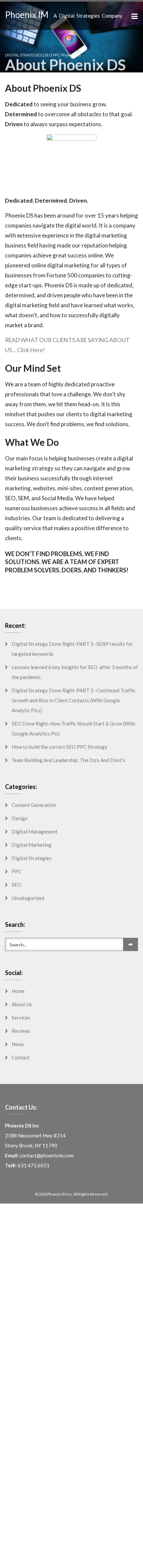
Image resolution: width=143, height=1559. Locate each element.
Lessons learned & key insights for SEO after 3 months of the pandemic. (75, 672)
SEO (16, 885)
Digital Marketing (32, 845)
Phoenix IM (27, 14)
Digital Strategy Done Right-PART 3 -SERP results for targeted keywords (72, 649)
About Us (22, 1004)
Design (20, 818)
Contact (21, 1057)
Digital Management (35, 831)
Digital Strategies (32, 858)
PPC (17, 871)
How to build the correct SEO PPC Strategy (59, 747)
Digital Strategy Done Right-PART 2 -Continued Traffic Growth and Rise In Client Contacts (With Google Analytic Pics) (73, 700)
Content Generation (34, 805)
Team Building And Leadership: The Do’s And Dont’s (68, 760)
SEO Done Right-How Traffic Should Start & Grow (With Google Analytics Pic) (73, 728)
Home (18, 991)
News (18, 1044)
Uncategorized (28, 898)
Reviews (21, 1031)
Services (21, 1018)
